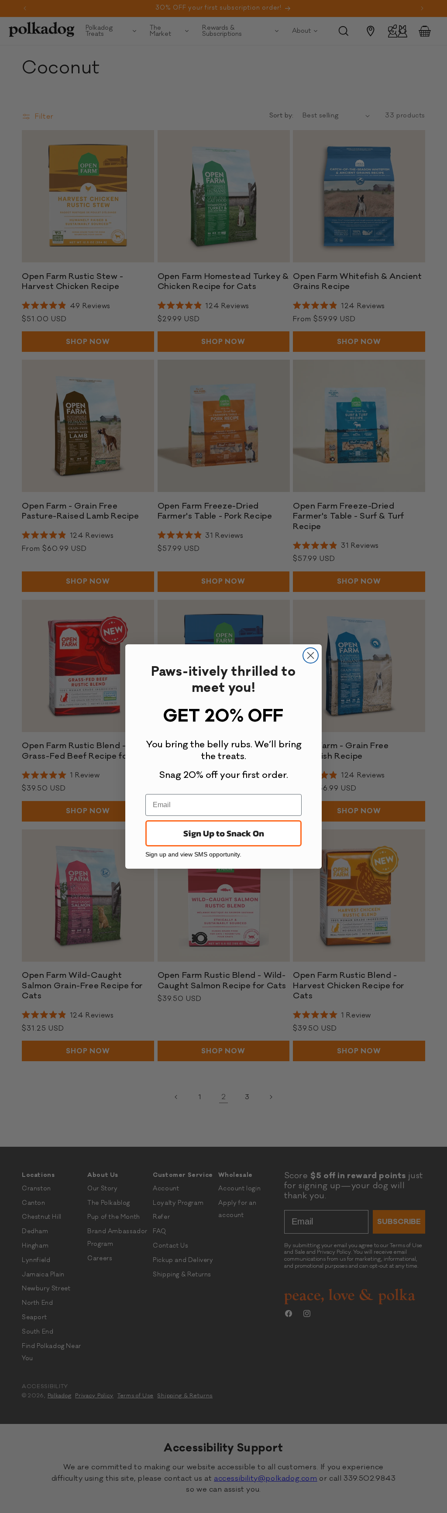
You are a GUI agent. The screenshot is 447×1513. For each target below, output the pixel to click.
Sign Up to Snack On (223, 833)
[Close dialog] (310, 655)
